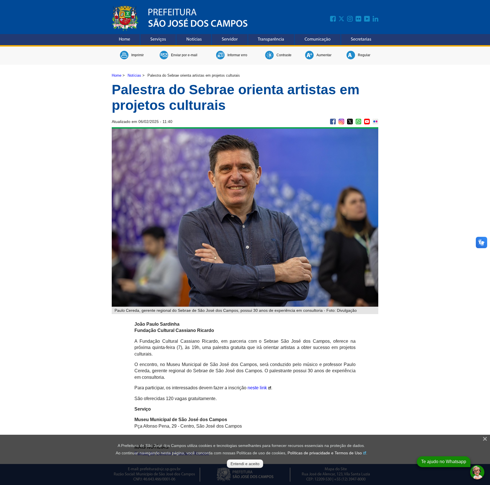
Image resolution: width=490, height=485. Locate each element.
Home (124, 39)
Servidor (230, 39)
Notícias (194, 39)
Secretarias (361, 39)
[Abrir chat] (477, 472)
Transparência (271, 39)
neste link (257, 387)
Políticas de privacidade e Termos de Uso (325, 453)
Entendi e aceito (245, 463)
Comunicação (318, 39)
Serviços (158, 39)
